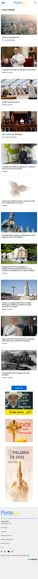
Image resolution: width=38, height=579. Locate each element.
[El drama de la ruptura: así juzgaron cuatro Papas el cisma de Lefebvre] (19, 222)
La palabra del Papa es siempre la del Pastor (19, 70)
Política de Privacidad (7, 539)
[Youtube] (9, 551)
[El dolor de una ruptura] (19, 89)
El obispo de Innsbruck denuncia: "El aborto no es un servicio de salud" (18, 168)
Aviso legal (4, 527)
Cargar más (19, 388)
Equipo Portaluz (7, 309)
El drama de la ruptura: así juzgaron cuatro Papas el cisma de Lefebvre (19, 236)
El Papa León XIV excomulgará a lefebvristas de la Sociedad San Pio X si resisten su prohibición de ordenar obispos (18, 269)
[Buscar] (35, 3)
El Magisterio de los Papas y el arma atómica (16, 374)
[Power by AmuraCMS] (32, 559)
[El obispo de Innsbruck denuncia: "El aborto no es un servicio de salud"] (19, 154)
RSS (2, 547)
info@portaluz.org (6, 523)
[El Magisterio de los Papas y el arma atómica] (19, 360)
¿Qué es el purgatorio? (10, 37)
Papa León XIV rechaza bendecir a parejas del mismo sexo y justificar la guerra (18, 340)
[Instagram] (13, 551)
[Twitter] (5, 551)
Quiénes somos (5, 543)
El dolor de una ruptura (11, 102)
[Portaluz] (20, 3)
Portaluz (4, 171)
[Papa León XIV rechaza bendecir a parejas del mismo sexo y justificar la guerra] (19, 326)
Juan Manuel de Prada (9, 137)
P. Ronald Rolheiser (8, 40)
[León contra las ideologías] (19, 121)
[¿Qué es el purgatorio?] (19, 24)
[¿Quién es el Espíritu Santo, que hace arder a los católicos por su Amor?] (19, 188)
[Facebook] (2, 551)
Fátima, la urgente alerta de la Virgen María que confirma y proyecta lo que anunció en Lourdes (16, 305)
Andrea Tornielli (7, 72)
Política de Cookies (6, 535)
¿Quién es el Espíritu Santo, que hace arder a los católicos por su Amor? (18, 202)
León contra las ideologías (12, 134)
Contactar (3, 531)
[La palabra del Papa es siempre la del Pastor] (19, 57)
